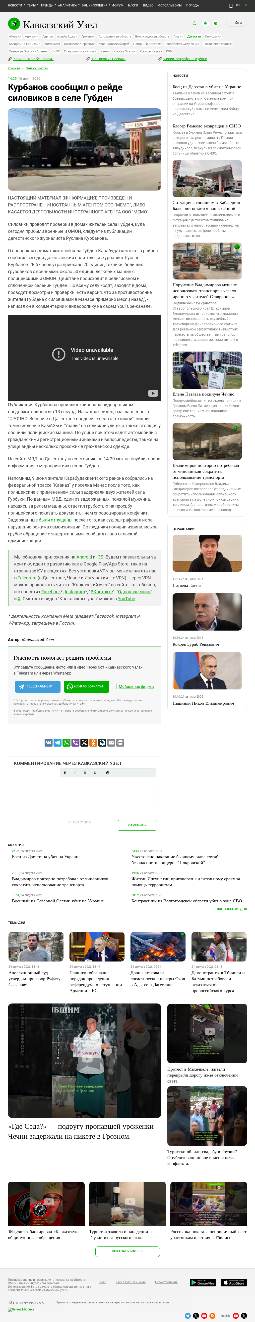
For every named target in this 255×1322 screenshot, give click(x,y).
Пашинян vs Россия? (108, 59)
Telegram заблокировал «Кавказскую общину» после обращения (43, 1234)
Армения (88, 36)
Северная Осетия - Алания (28, 51)
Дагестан (194, 36)
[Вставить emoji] (108, 772)
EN (245, 5)
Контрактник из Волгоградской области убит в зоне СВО (186, 901)
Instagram (75, 591)
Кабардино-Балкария (24, 44)
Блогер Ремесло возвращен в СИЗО (207, 126)
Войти (237, 23)
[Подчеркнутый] (85, 772)
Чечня (105, 51)
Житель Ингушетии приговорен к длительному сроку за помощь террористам (185, 881)
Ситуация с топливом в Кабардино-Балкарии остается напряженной (207, 205)
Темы (31, 5)
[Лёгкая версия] (231, 6)
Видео (148, 5)
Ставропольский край (80, 51)
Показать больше (127, 1251)
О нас (102, 1282)
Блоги (133, 5)
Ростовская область (218, 44)
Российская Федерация (181, 44)
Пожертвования (166, 1282)
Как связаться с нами (130, 1282)
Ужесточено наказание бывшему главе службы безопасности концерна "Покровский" (176, 859)
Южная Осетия (124, 51)
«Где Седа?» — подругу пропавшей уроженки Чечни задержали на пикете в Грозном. (81, 1131)
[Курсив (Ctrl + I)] (75, 772)
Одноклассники (134, 591)
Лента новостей (37, 68)
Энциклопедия (95, 5)
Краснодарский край (113, 44)
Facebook (51, 591)
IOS (99, 557)
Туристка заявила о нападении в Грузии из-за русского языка (120, 1234)
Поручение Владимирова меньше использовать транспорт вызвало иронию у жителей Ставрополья (205, 290)
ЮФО (170, 51)
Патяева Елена (187, 585)
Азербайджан (67, 36)
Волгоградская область (152, 36)
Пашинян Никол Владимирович (203, 703)
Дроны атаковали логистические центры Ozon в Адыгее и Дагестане (157, 978)
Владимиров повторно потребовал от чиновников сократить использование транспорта (206, 471)
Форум (117, 5)
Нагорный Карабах (146, 44)
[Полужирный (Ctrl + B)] (65, 772)
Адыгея (47, 36)
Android (84, 557)
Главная (14, 68)
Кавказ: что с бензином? (33, 59)
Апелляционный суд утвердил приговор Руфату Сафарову (34, 978)
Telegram (27, 577)
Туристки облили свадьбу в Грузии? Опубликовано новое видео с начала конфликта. (202, 1157)
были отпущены (55, 519)
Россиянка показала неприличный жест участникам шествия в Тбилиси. (208, 1234)
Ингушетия (213, 36)
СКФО (56, 51)
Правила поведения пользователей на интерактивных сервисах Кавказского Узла (112, 1302)
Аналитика (67, 5)
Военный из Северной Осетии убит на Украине (58, 901)
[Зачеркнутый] (95, 772)
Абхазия (15, 36)
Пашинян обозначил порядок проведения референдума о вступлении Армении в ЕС (95, 981)
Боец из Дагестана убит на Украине (207, 86)
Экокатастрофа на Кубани (185, 59)
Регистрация (79, 822)
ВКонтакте (102, 591)
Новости (15, 5)
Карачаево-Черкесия (79, 44)
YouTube (126, 598)
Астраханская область (115, 36)
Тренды (47, 5)
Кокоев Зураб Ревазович (196, 644)
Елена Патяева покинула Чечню (203, 394)
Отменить (137, 825)
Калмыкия (52, 44)
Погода (192, 5)
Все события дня (232, 909)
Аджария (31, 36)
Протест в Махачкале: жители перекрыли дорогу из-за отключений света (202, 1075)
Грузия (178, 36)
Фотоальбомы (170, 5)
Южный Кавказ (150, 51)
